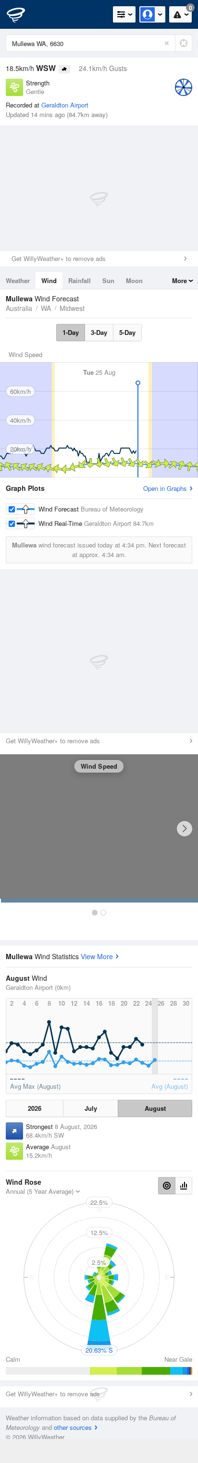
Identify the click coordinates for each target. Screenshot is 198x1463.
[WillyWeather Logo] (21, 14)
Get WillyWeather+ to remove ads (59, 258)
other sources (73, 1427)
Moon (134, 280)
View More (97, 956)
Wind (49, 280)
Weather (18, 280)
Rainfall (79, 280)
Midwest (72, 308)
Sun (108, 280)
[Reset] (167, 43)
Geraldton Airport (64, 104)
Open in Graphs (165, 488)
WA (46, 308)
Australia (19, 308)
